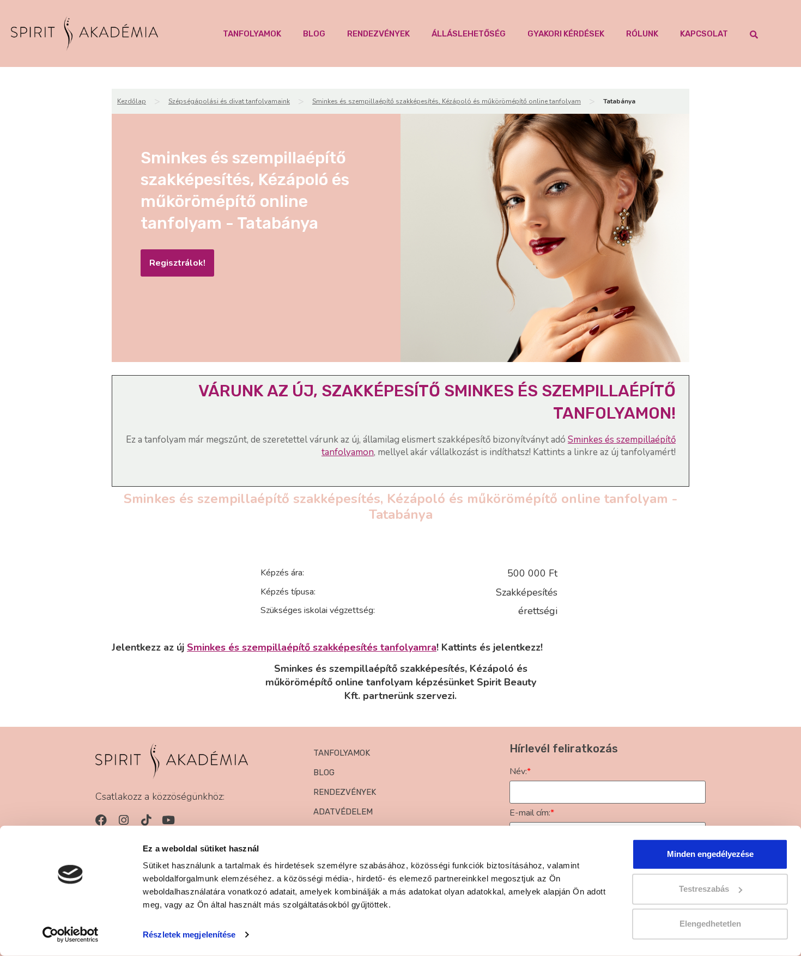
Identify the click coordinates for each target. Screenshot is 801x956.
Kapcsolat (704, 34)
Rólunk (642, 34)
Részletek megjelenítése (189, 934)
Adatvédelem (343, 812)
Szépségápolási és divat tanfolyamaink (229, 101)
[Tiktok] (145, 820)
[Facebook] (101, 820)
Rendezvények (378, 34)
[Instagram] (123, 820)
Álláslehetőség (469, 34)
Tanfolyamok (252, 34)
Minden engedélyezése (710, 854)
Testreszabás (704, 888)
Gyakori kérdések (565, 34)
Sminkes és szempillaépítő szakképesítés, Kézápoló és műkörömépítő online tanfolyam (446, 101)
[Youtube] (168, 820)
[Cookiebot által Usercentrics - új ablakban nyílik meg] (70, 935)
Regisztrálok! (177, 263)
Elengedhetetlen (710, 923)
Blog (314, 34)
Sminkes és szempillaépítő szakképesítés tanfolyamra (311, 647)
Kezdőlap (131, 101)
